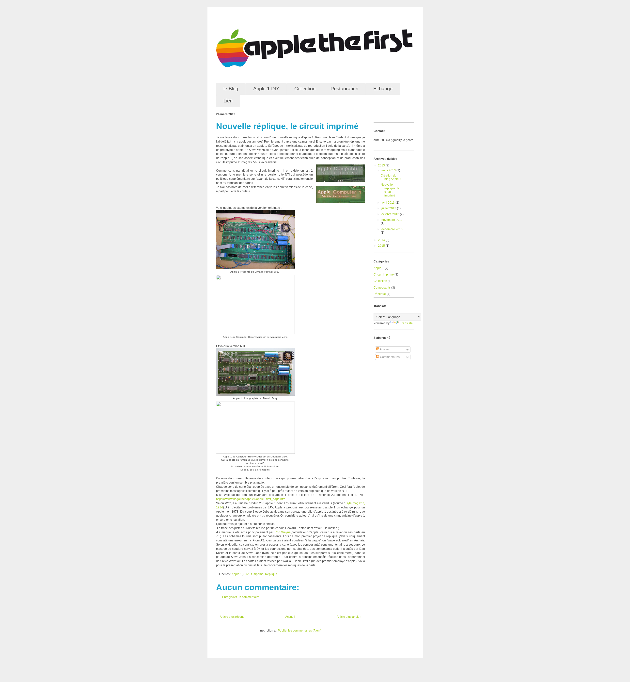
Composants (382, 287)
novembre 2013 (392, 220)
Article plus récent (232, 616)
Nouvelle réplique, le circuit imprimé (390, 190)
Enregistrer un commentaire (240, 597)
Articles (384, 349)
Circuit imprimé (253, 574)
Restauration (344, 88)
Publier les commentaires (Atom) (299, 630)
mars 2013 (388, 170)
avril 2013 (388, 202)
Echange (383, 88)
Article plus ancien (349, 616)
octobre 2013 (390, 214)
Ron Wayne (283, 532)
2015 (382, 245)
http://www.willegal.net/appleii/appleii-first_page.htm (250, 499)
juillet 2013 (389, 208)
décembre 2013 (392, 229)
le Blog (230, 88)
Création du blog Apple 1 (391, 177)
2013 (382, 165)
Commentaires (389, 357)
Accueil (290, 616)
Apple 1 (237, 574)
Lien (228, 100)
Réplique (271, 574)
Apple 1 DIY (266, 88)
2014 (382, 240)
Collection (304, 88)
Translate (406, 323)
